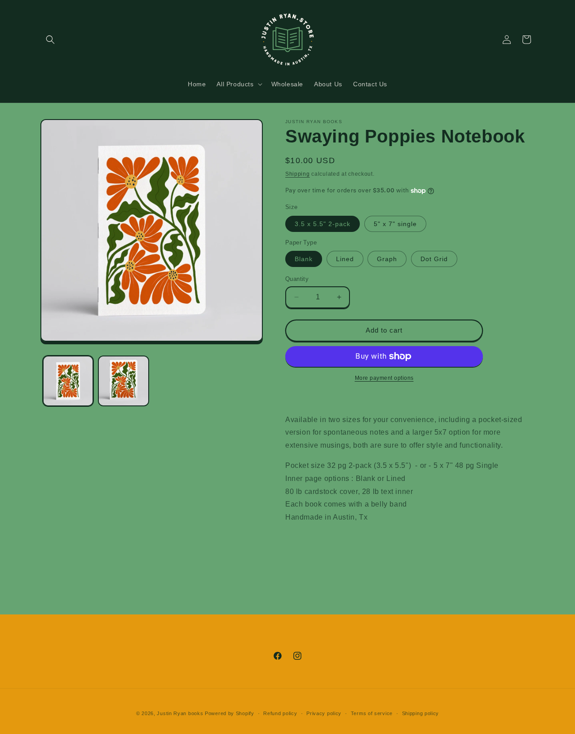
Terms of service (372, 713)
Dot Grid (434, 258)
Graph (387, 258)
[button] (50, 39)
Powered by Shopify (229, 713)
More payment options (384, 378)
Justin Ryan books (180, 713)
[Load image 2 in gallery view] (123, 381)
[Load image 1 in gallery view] (68, 381)
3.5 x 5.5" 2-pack (322, 223)
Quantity (297, 279)
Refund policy (280, 713)
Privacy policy (323, 713)
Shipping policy (420, 713)
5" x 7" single (395, 223)
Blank (304, 258)
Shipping (297, 174)
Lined (345, 258)
